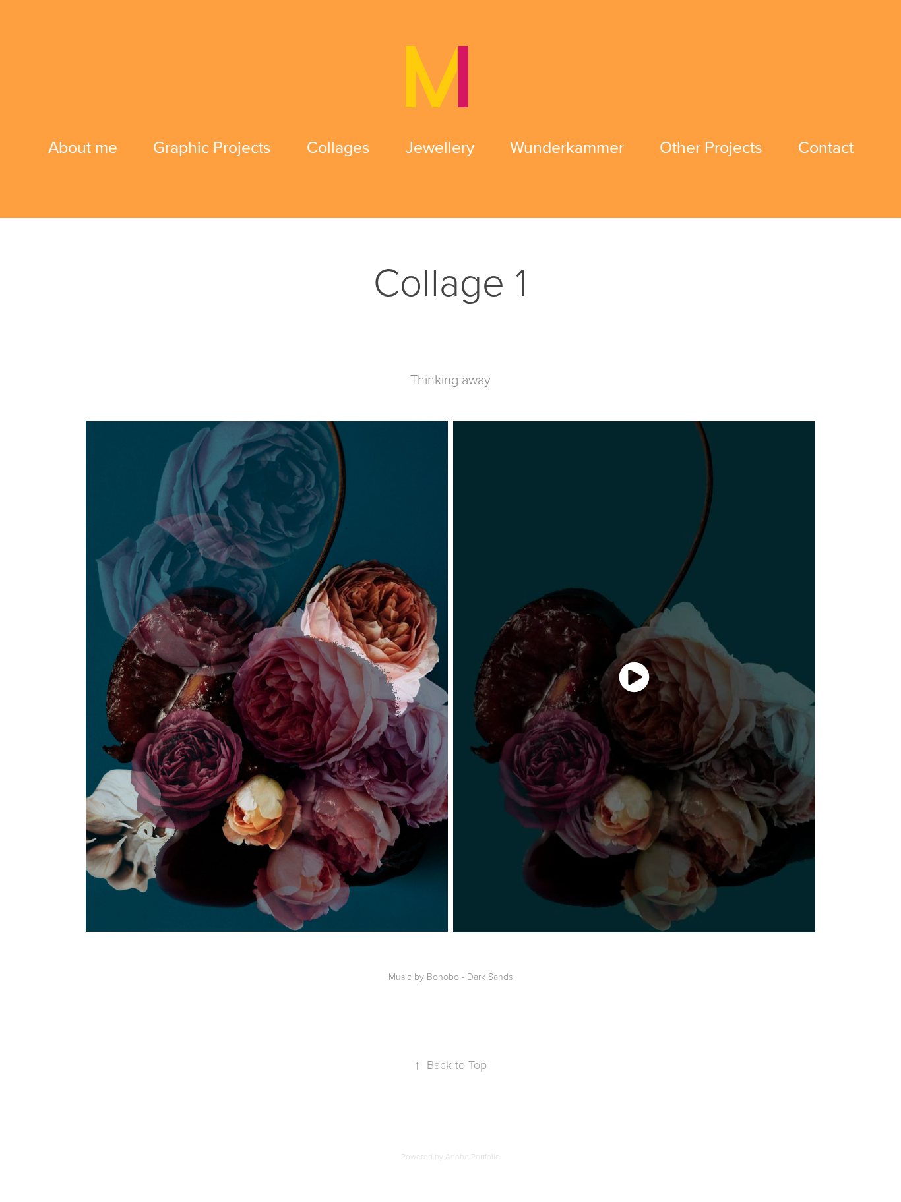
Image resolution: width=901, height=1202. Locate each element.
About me (82, 146)
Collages (338, 146)
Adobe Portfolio (472, 1156)
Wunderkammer (567, 146)
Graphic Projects (212, 146)
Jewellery (440, 146)
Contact (826, 146)
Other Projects (711, 146)
